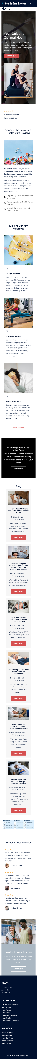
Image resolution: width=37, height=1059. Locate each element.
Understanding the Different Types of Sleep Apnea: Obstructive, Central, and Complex (18, 566)
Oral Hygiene (6, 1007)
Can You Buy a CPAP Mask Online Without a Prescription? (18, 671)
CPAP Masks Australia (9, 1005)
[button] (30, 3)
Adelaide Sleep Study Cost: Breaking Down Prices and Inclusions (18, 781)
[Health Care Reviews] (14, 3)
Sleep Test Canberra (9, 1015)
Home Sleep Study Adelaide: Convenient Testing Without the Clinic (18, 726)
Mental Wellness (7, 1041)
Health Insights (7, 1033)
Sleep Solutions (7, 1038)
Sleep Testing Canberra (10, 1021)
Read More (18, 537)
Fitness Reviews (7, 1035)
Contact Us (5, 993)
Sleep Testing (6, 1018)
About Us (4, 990)
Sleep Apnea (6, 1010)
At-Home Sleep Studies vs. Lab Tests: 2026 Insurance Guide (18, 511)
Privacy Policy (6, 987)
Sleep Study (5, 1013)
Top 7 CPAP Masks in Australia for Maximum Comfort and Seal (18, 619)
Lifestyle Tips (6, 1043)
